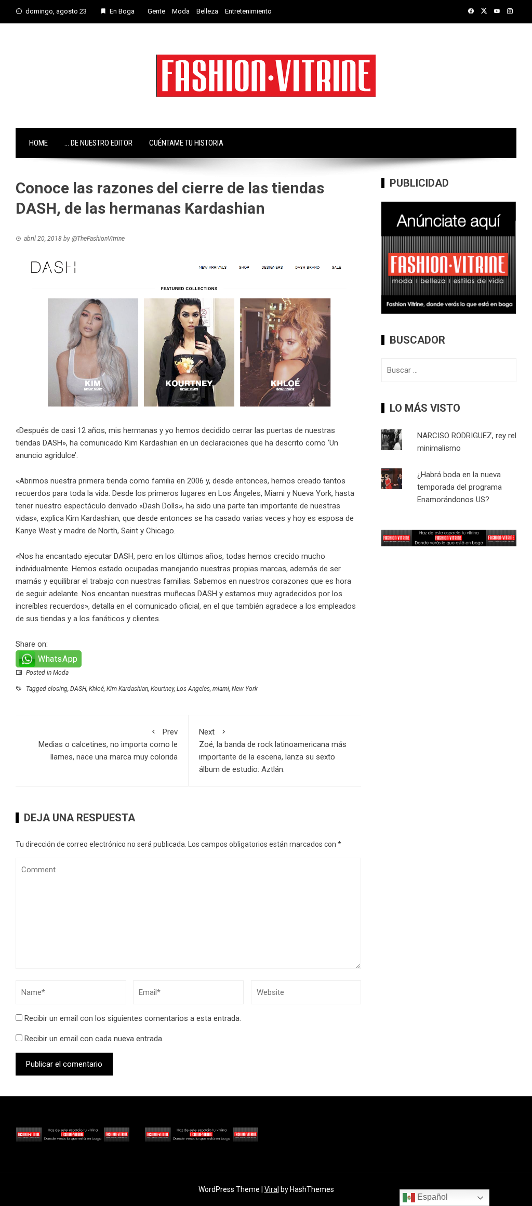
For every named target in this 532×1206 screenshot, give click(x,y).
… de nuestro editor (98, 143)
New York (245, 688)
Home (38, 143)
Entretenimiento (248, 11)
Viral (271, 1189)
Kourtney (162, 688)
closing (58, 688)
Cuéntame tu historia (186, 143)
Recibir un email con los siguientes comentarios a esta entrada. (132, 1018)
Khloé (96, 688)
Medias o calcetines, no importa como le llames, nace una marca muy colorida (108, 744)
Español (431, 1196)
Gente (156, 11)
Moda (181, 11)
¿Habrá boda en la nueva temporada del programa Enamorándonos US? (459, 487)
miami (220, 688)
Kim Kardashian (151, 443)
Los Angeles (193, 688)
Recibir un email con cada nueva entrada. (94, 1038)
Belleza (207, 11)
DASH (78, 688)
